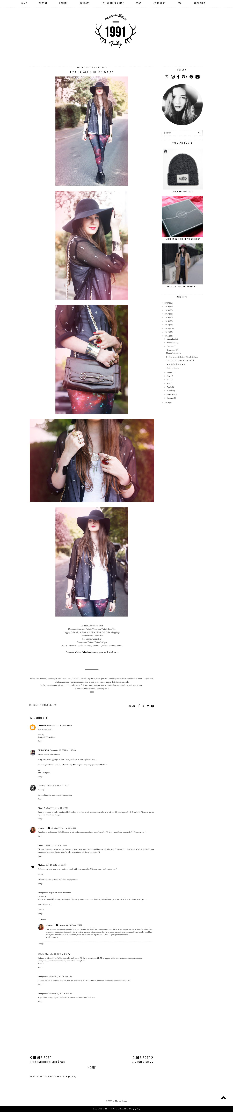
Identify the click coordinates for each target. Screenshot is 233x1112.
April (169, 387)
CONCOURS (160, 3)
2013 (167, 328)
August (169, 372)
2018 (167, 310)
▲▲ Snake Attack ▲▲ (175, 364)
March (169, 391)
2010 (167, 403)
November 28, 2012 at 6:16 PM (57, 954)
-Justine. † (42, 828)
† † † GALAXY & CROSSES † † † (180, 360)
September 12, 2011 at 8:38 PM (59, 725)
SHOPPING (199, 3)
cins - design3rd (44, 773)
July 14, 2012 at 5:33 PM (56, 865)
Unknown (42, 725)
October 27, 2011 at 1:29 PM (55, 845)
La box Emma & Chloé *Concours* (182, 238)
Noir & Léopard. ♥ (173, 353)
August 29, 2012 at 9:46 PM (60, 893)
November (171, 343)
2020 (167, 303)
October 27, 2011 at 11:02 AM (56, 808)
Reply (40, 741)
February (170, 394)
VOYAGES (85, 3)
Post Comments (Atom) (62, 1076)
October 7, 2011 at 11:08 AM (57, 786)
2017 (167, 314)
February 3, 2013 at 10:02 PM (60, 976)
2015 (167, 321)
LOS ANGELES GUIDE (113, 3)
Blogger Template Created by (116, 1109)
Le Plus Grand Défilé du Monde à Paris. (182, 357)
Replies (43, 919)
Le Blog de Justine (120, 1101)
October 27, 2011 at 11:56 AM (64, 828)
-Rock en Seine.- (172, 368)
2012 (167, 332)
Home (92, 1067)
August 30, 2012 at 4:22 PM (71, 925)
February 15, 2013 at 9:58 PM (60, 993)
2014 (167, 325)
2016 (167, 317)
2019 (167, 306)
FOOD (139, 3)
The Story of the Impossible (182, 286)
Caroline (41, 786)
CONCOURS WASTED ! (182, 191)
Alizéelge (41, 865)
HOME (24, 3)
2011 (167, 336)
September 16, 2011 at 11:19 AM (63, 750)
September (171, 350)
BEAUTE (63, 3)
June (168, 380)
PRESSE (43, 3)
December (171, 339)
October (170, 346)
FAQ (180, 3)
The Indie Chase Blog (46, 737)
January (170, 398)
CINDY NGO (43, 750)
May (168, 383)
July (168, 376)
